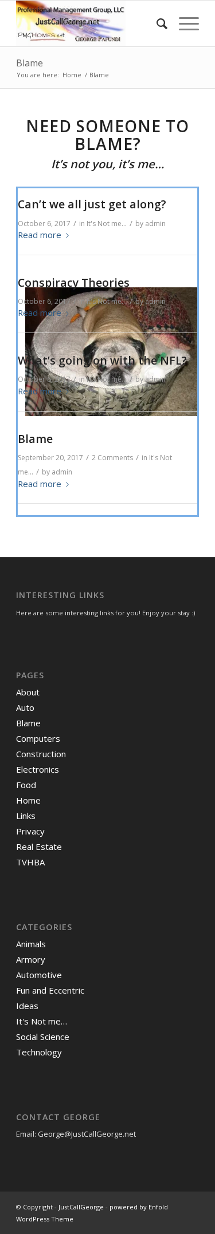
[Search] (156, 23)
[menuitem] (156, 23)
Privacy (30, 831)
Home (28, 800)
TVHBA (30, 862)
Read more (39, 234)
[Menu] (183, 23)
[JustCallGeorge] (89, 23)
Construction (41, 754)
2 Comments (112, 457)
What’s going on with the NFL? (102, 360)
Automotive (39, 974)
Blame (29, 63)
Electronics (37, 769)
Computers (38, 738)
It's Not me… (41, 1021)
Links (26, 815)
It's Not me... (107, 223)
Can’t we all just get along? (92, 204)
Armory (30, 959)
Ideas (27, 1005)
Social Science (42, 1036)
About (28, 692)
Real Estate (39, 846)
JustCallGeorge (81, 1207)
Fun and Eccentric (50, 990)
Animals (31, 944)
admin (155, 223)
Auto (25, 707)
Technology (39, 1052)
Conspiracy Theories (74, 282)
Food (26, 784)
